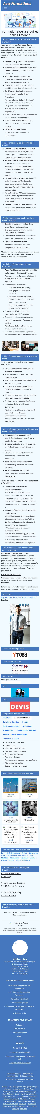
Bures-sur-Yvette (28, 1101)
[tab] (6, 718)
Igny (19, 1101)
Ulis (10, 1086)
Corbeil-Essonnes (13, 853)
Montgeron (17, 1086)
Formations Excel (28, 597)
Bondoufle (32, 1104)
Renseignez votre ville (9, 679)
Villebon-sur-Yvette (10, 1104)
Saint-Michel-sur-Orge (27, 1091)
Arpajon (32, 1099)
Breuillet (23, 1109)
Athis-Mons (14, 858)
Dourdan (22, 1104)
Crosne (27, 1106)
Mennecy (33, 1096)
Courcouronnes (22, 1096)
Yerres (32, 858)
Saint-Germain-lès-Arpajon (13, 1106)
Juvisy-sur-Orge (9, 1096)
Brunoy (4, 1086)
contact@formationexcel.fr (20, 1052)
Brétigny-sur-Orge (30, 1086)
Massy (24, 853)
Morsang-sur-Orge (10, 1091)
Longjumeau (17, 1089)
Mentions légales (14, 1073)
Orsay (17, 1094)
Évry (3, 853)
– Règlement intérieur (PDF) (20, 1063)
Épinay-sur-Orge (10, 1101)
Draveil (4, 860)
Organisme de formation (11, 597)
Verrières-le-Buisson (29, 1094)
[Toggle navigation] (5, 8)
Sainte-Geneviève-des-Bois (17, 855)
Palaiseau (24, 858)
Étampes (8, 1089)
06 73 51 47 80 (21, 1048)
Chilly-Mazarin (8, 1094)
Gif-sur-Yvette (29, 1089)
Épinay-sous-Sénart (11, 1099)
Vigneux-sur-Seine (23, 860)
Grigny (11, 860)
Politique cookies (27, 1076)
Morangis (24, 1099)
